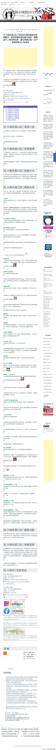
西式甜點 (45, 374)
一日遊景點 (31, 2)
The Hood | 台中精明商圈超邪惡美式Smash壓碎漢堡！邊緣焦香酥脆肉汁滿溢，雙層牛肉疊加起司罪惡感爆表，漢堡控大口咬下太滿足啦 (21, 686)
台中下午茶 (45, 392)
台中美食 (22, 2)
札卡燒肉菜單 (17, 720)
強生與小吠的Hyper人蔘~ (28, 12)
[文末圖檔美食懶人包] (20, 619)
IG (22, 4)
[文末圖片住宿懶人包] (20, 639)
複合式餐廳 (45, 377)
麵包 (44, 371)
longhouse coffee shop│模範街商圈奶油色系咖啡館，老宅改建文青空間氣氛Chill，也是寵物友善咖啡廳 (48, 145)
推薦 (44, 341)
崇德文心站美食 (24, 718)
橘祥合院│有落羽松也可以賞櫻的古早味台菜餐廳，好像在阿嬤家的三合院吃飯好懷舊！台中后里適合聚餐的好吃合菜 (10, 732)
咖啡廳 (44, 362)
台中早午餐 (45, 353)
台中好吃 (45, 380)
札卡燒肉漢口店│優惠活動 (12, 116)
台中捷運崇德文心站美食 (11, 717)
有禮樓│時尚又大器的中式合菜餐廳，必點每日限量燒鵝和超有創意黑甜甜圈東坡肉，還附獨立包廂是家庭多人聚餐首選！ (48, 118)
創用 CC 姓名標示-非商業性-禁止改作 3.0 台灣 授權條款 (48, 430)
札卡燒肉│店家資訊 (11, 119)
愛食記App (49, 253)
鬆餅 (44, 368)
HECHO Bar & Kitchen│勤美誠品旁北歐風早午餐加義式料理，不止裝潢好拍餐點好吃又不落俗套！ (48, 202)
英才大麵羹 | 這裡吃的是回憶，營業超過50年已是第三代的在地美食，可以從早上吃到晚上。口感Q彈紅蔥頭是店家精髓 (30, 732)
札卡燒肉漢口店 (11, 720)
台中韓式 (45, 383)
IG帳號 (8, 565)
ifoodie (6, 29)
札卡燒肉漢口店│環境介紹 (12, 108)
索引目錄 (6, 106)
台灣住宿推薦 (41, 2)
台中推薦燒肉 (19, 717)
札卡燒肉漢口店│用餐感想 (12, 118)
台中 (44, 344)
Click (54, 157)
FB (19, 4)
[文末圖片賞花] (20, 627)
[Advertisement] (20, 57)
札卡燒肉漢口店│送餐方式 (12, 112)
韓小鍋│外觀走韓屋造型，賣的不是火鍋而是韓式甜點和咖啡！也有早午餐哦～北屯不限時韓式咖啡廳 (48, 193)
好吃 (44, 365)
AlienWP (39, 746)
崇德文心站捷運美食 (16, 718)
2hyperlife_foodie (47, 99)
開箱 (50, 283)
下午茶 (44, 356)
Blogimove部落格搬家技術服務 (48, 749)
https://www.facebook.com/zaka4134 (17, 594)
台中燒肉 (24, 717)
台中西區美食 (46, 395)
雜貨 (44, 359)
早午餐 (44, 347)
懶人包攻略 (15, 2)
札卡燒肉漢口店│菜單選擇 (12, 110)
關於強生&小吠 (5, 2)
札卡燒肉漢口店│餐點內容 (12, 114)
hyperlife (16, 712)
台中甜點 (45, 389)
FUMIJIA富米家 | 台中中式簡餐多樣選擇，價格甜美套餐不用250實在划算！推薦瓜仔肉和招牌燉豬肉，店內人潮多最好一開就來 (21, 702)
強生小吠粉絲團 (25, 563)
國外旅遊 (3, 4)
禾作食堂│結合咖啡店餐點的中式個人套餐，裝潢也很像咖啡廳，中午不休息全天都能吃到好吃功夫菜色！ (48, 164)
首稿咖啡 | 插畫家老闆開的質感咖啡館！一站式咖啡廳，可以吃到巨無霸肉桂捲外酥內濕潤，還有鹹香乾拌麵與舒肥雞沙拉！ (48, 173)
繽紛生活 (12, 4)
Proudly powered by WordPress (21, 746)
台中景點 (45, 386)
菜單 (44, 350)
